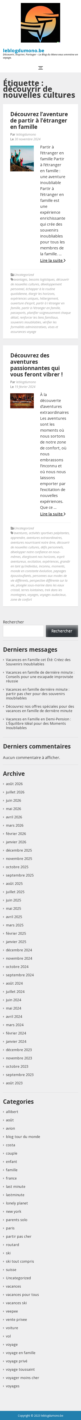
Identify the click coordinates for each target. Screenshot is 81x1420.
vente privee (16, 1319)
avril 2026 (14, 817)
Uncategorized (24, 275)
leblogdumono (26, 134)
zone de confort (21, 599)
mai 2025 (13, 908)
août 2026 (14, 783)
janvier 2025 (16, 941)
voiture (12, 1327)
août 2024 (14, 983)
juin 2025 (13, 900)
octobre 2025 (17, 866)
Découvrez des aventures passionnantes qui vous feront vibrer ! (36, 364)
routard (12, 1244)
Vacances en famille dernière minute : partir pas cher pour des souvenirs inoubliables (37, 693)
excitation (34, 561)
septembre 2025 (20, 875)
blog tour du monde (23, 1136)
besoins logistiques (42, 279)
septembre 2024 (20, 975)
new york (13, 1211)
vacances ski (16, 1302)
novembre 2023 (19, 1058)
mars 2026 (14, 825)
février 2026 (16, 833)
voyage (12, 1344)
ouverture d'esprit (23, 303)
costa (10, 1145)
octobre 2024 (17, 966)
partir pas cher (18, 1236)
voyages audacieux (53, 595)
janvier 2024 (16, 1041)
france (11, 1178)
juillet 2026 (15, 792)
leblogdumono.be (23, 50)
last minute (15, 1186)
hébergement (49, 298)
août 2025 (14, 883)
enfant (11, 1161)
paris (10, 1228)
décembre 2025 (19, 850)
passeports (18, 313)
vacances (13, 1286)
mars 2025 (14, 925)
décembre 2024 (19, 950)
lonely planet (17, 1203)
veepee (12, 1311)
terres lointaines (32, 590)
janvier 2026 (16, 842)
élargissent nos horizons (38, 557)
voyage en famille (20, 1352)
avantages (20, 279)
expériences (50, 561)
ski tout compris (20, 1261)
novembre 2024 (19, 958)
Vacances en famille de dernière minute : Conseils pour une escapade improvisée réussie (40, 676)
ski (8, 1253)
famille (11, 1169)
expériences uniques (24, 298)
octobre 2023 (17, 1066)
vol (8, 1336)
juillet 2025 (15, 891)
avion (10, 1128)
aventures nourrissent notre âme (33, 542)
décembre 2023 (19, 1049)
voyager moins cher (22, 1377)
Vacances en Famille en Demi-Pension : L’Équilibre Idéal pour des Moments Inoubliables (38, 723)
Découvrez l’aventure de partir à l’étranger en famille (39, 120)
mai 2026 (13, 808)
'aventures (20, 533)
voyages (33, 595)
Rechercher (13, 622)
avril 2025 (14, 916)
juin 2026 (13, 800)
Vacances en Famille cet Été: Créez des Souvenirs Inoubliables (38, 661)
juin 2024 (13, 999)
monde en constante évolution (31, 571)
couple (11, 1153)
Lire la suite (52, 260)
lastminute (15, 1194)
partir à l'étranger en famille (41, 308)
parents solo (16, 1219)
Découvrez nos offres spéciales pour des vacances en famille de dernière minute (40, 708)
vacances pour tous (22, 1294)
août (10, 1120)
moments (58, 566)
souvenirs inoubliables (26, 322)
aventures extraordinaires (44, 538)
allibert (12, 1111)
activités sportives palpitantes (49, 533)
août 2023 (14, 1083)
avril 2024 (14, 1016)
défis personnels (52, 547)
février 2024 (16, 1033)
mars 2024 (14, 1024)
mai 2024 (13, 1008)
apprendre (18, 538)
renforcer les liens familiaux (39, 317)
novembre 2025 (19, 858)
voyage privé (16, 1361)
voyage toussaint (20, 1369)
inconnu (44, 566)
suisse (11, 1269)
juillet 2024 (15, 991)
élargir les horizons (41, 294)
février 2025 (16, 933)
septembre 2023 (20, 1074)
